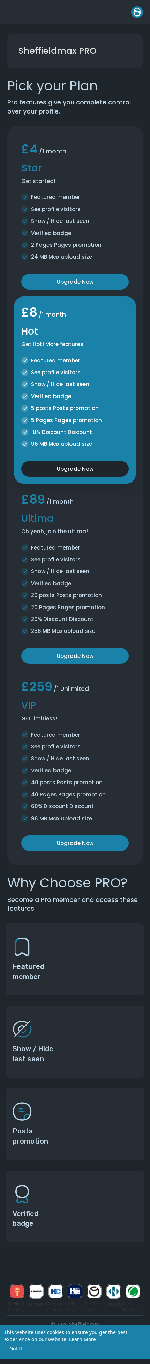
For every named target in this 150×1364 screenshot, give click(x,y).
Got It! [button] (16, 1348)
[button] (137, 12)
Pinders (36, 1304)
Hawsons (113, 1304)
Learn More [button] (82, 1339)
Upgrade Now (75, 281)
